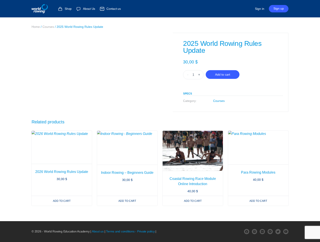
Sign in (259, 8)
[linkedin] (262, 231)
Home (36, 26)
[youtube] (285, 231)
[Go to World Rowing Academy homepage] (41, 8)
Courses (48, 26)
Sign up (278, 8)
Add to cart (222, 74)
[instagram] (254, 231)
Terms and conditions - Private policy (130, 231)
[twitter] (278, 231)
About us (98, 231)
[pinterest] (270, 231)
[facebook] (246, 231)
